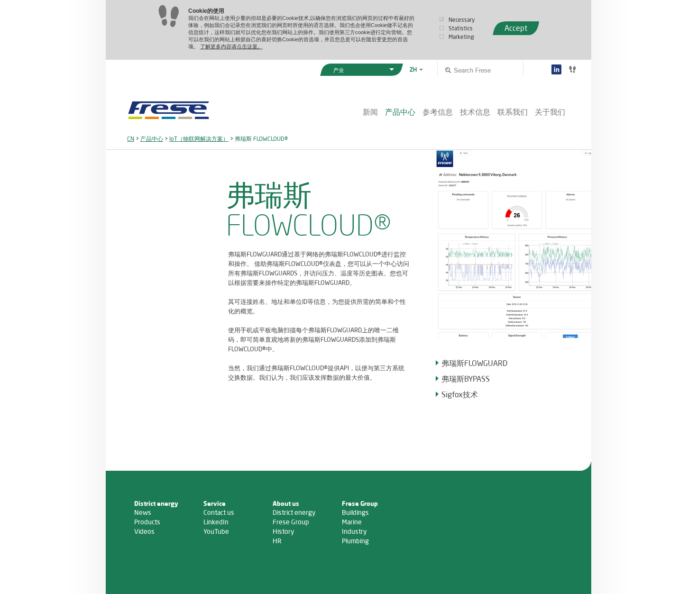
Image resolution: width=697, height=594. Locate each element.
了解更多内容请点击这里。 (231, 46)
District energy (294, 512)
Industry (354, 531)
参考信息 (437, 111)
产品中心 (400, 111)
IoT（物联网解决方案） (199, 138)
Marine (352, 522)
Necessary (462, 19)
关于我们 (550, 111)
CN (130, 138)
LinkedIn (216, 522)
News (142, 512)
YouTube (216, 531)
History (283, 531)
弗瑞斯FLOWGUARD (474, 362)
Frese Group (291, 522)
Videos (144, 531)
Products (147, 522)
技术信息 (475, 111)
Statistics (461, 28)
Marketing (461, 36)
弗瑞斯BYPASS (465, 378)
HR (277, 541)
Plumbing (355, 541)
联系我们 (512, 111)
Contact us (218, 512)
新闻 (370, 111)
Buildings (355, 512)
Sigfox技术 (459, 394)
